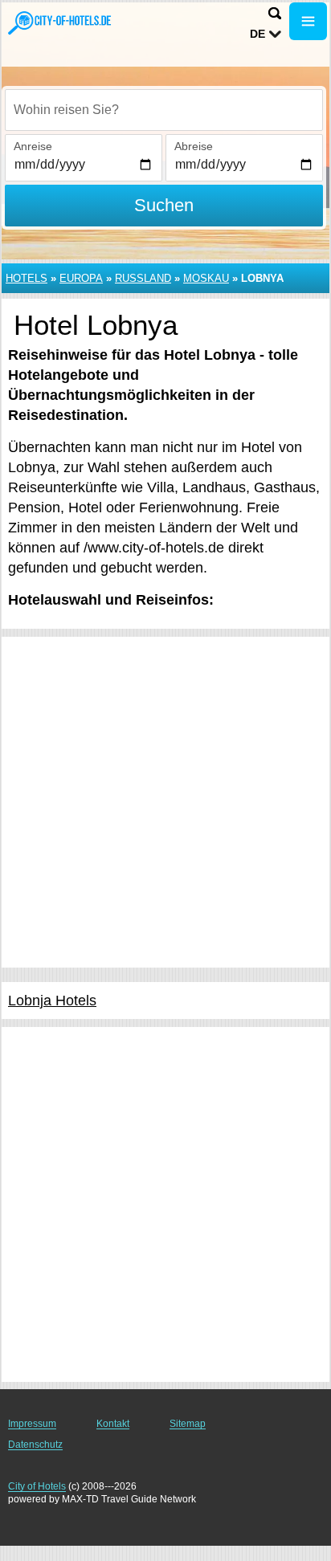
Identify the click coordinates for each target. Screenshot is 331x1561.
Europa (81, 278)
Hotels (26, 278)
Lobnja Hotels (52, 1000)
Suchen (164, 205)
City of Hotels (37, 1486)
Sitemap (188, 1423)
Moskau (206, 278)
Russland (143, 278)
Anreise (33, 146)
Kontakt (112, 1423)
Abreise (193, 146)
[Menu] (308, 21)
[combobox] (164, 110)
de (257, 33)
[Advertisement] (165, 802)
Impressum (32, 1423)
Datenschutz (35, 1444)
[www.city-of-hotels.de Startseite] (60, 22)
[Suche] (274, 13)
